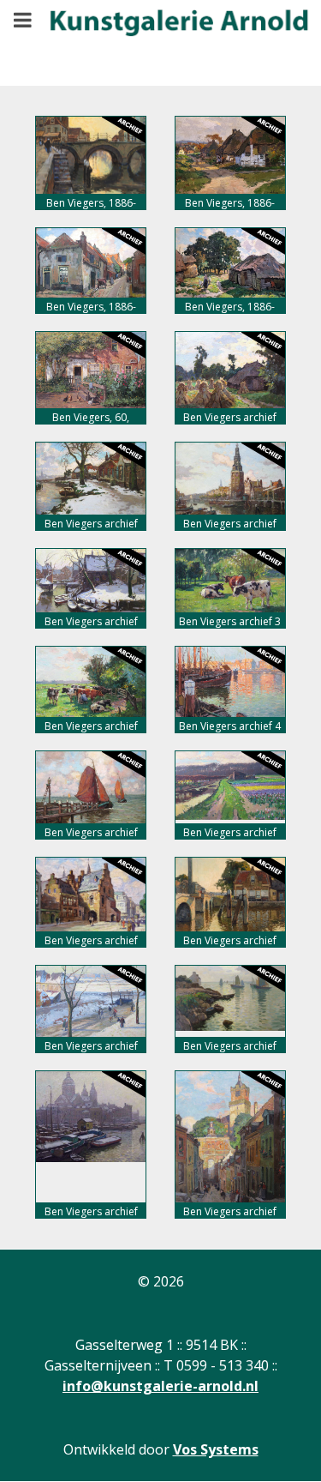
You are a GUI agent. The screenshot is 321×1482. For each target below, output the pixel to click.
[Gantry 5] (167, 30)
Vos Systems (216, 1449)
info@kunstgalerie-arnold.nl (160, 1386)
